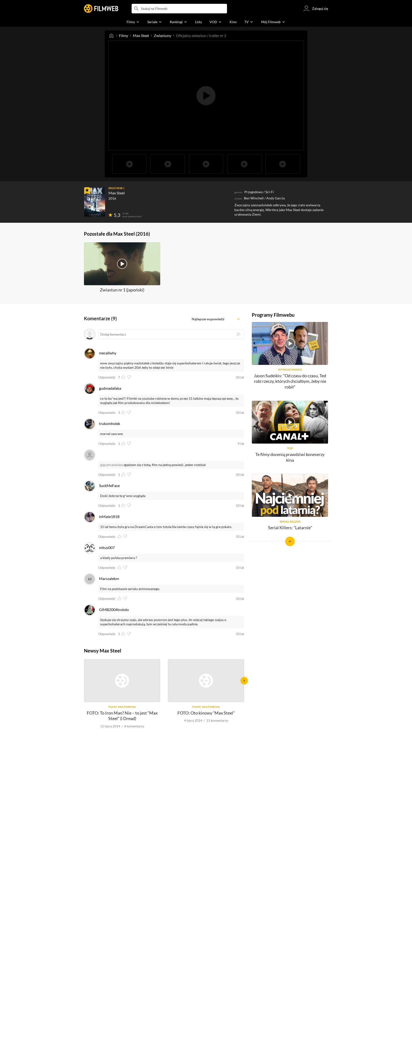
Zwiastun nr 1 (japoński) (122, 289)
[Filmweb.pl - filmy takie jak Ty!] (101, 8)
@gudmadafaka (111, 465)
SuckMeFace (109, 485)
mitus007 (107, 547)
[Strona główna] (111, 35)
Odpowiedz (106, 377)
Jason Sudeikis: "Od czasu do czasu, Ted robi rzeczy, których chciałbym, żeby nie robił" (290, 381)
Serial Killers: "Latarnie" (290, 527)
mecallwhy (107, 353)
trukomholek (109, 423)
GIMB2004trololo (114, 609)
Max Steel (141, 35)
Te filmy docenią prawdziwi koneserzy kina (289, 457)
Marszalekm (109, 578)
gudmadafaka (110, 388)
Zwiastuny (162, 35)
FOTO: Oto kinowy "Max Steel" (206, 712)
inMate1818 (109, 516)
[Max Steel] (94, 202)
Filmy (123, 35)
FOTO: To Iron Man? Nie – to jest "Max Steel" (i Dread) (122, 715)
